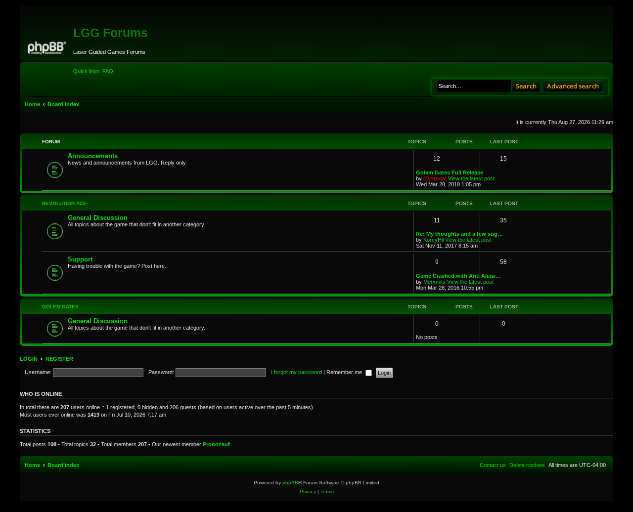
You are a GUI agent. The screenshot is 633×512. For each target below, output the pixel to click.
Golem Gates (60, 306)
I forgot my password (296, 372)
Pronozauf (216, 444)
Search (526, 86)
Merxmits (434, 282)
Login (29, 359)
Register (59, 359)
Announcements (93, 156)
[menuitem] (107, 71)
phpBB (290, 482)
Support (80, 259)
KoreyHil (433, 240)
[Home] (47, 46)
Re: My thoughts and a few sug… (459, 234)
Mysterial (435, 178)
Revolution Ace (64, 203)
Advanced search (573, 86)
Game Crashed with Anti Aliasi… (458, 276)
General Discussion (98, 217)
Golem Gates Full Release (449, 172)
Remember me (344, 372)
